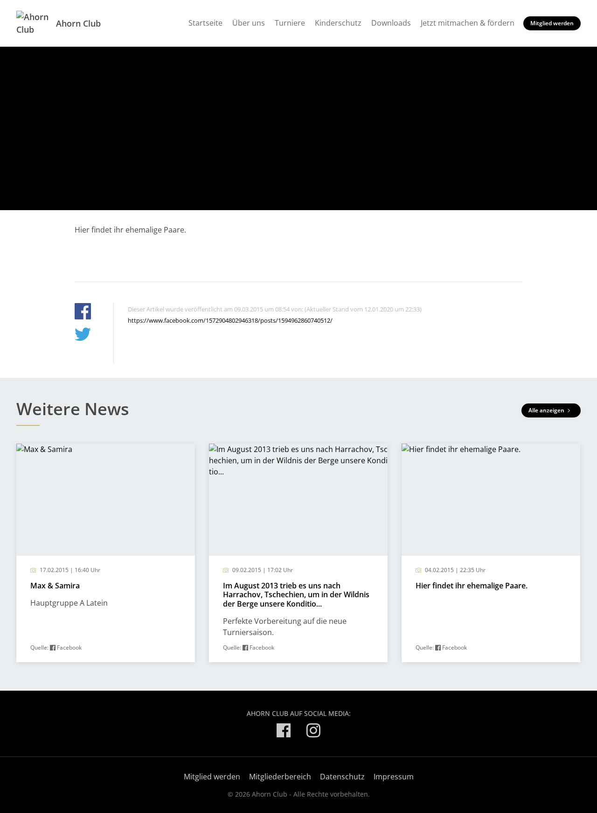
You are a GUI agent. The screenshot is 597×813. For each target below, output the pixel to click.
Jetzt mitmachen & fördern (467, 23)
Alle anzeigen (547, 410)
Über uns (248, 23)
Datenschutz (342, 776)
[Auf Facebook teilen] (83, 312)
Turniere (290, 23)
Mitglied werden (552, 23)
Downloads (391, 23)
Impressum (394, 776)
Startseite (205, 23)
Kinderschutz (338, 23)
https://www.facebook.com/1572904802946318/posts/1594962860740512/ (230, 320)
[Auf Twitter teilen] (83, 335)
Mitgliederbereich (280, 776)
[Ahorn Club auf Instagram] (313, 732)
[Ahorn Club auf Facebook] (284, 732)
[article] (105, 553)
